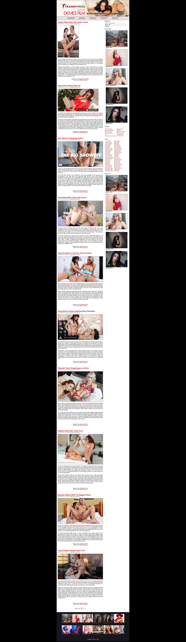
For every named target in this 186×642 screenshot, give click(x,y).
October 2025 (108, 143)
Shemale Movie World (104, 17)
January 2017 (117, 165)
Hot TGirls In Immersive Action (70, 138)
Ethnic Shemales (109, 133)
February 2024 (108, 154)
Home (106, 22)
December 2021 (117, 148)
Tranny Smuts (82, 17)
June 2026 (107, 141)
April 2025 (107, 147)
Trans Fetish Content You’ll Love (71, 550)
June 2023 (107, 162)
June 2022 (116, 142)
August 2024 (108, 151)
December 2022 (109, 168)
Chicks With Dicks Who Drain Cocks (73, 22)
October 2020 (117, 160)
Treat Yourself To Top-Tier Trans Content (74, 253)
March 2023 (108, 164)
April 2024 (107, 153)
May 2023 (107, 163)
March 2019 (117, 162)
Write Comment (83, 80)
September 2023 (109, 158)
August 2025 (108, 144)
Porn (106, 134)
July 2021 (116, 154)
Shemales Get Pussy (93, 17)
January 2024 (108, 156)
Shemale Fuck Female (110, 135)
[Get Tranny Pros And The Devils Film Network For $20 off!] (93, 16)
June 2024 (107, 152)
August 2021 (117, 153)
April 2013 (116, 170)
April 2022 (116, 143)
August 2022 (117, 141)
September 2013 (118, 168)
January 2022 (117, 147)
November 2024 (109, 149)
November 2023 (109, 157)
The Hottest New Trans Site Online (72, 198)
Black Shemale (108, 131)
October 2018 (117, 163)
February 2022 (117, 146)
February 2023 (108, 165)
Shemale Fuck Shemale (120, 129)
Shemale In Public (121, 131)
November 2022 (109, 169)
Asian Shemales (108, 129)
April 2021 (116, 157)
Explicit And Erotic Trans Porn (70, 431)
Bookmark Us (112, 22)
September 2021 (118, 152)
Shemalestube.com (115, 17)
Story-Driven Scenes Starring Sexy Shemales (76, 311)
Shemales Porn (84, 131)
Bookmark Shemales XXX (75, 23)
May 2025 (107, 146)
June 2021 (116, 156)
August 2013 (117, 169)
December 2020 (117, 159)
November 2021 (117, 149)
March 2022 (117, 144)
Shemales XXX (120, 134)
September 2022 (109, 170)
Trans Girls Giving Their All (69, 86)
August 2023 (108, 159)
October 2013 (117, 167)
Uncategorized (120, 135)
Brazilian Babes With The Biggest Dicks (74, 495)
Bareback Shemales (84, 78)
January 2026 (108, 142)
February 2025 (108, 148)
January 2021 (117, 158)
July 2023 (107, 160)
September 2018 (118, 164)
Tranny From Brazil (71, 17)
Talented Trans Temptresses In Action (73, 368)
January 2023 (108, 167)
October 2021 (117, 151)
